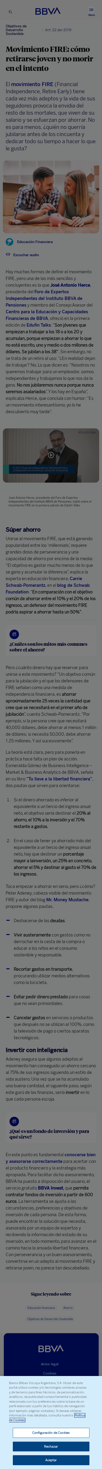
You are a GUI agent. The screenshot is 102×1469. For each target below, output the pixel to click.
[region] (51, 1422)
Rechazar (51, 1446)
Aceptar (51, 1460)
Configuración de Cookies (51, 1433)
